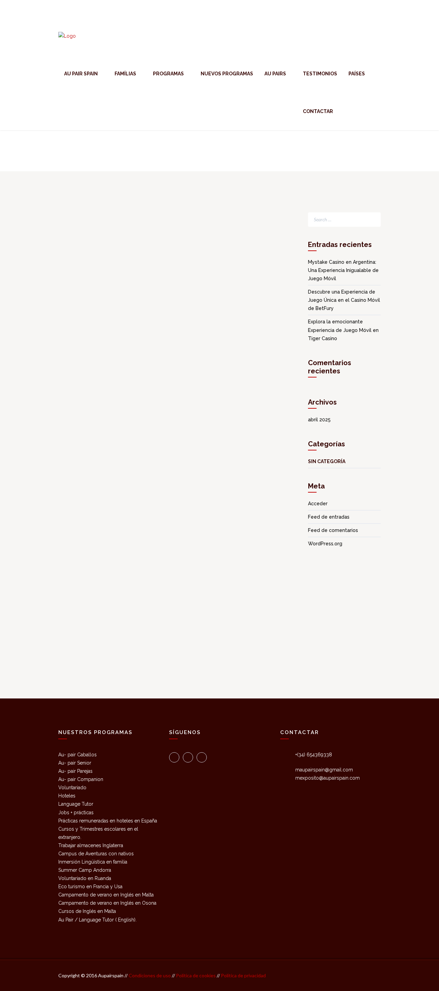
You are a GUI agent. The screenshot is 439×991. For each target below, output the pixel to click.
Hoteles (66, 795)
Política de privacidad (243, 975)
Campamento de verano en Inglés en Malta (106, 894)
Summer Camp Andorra (84, 870)
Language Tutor (75, 804)
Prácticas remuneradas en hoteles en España (107, 820)
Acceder (318, 503)
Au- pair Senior (74, 763)
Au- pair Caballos (77, 754)
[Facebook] (188, 757)
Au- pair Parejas (75, 771)
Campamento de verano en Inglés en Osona (107, 903)
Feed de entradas (328, 517)
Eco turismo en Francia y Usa (90, 886)
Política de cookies (196, 975)
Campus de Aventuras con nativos (96, 853)
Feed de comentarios (333, 530)
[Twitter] (174, 757)
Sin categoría (326, 461)
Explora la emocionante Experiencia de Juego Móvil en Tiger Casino (343, 330)
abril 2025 (319, 419)
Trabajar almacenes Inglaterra (90, 845)
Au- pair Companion (80, 779)
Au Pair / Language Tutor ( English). (97, 919)
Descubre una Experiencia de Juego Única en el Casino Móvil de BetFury (344, 300)
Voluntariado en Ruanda (84, 878)
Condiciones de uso (149, 975)
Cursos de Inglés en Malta (87, 911)
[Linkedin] (202, 757)
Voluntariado (72, 787)
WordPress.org (325, 543)
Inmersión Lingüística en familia (92, 862)
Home (374, 150)
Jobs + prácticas (76, 812)
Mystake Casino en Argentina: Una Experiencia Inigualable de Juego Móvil (343, 270)
